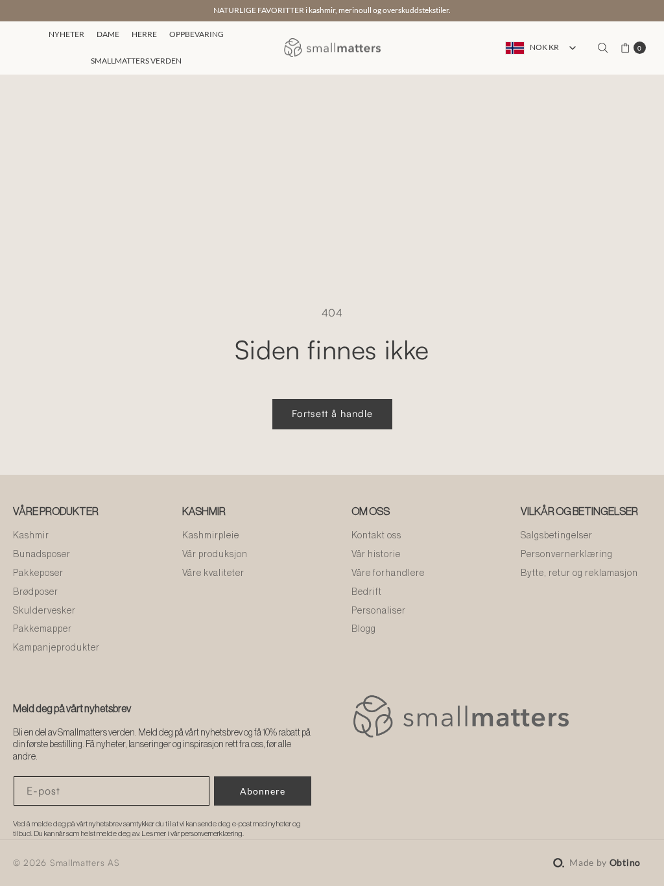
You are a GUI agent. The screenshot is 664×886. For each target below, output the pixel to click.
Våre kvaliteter (213, 573)
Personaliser (378, 611)
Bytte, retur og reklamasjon (579, 573)
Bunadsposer (42, 554)
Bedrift (366, 592)
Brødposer (35, 592)
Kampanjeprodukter (56, 648)
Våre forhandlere (388, 573)
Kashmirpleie (210, 535)
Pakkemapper (42, 629)
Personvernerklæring (567, 554)
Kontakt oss (376, 535)
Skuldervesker (44, 611)
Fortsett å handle (332, 413)
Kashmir (31, 535)
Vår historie (376, 554)
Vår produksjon (215, 554)
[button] (65, 34)
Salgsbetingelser (557, 535)
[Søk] (603, 48)
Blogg (363, 629)
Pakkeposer (38, 573)
